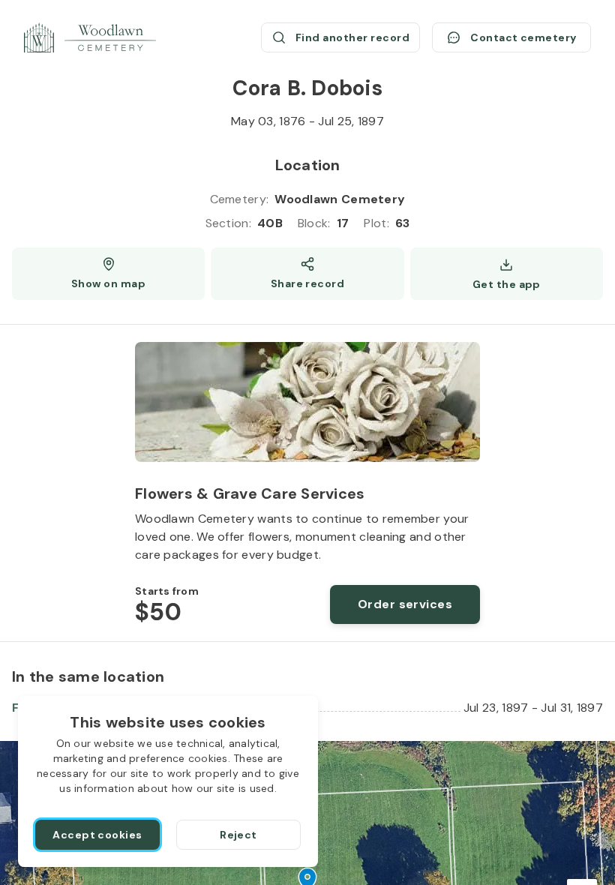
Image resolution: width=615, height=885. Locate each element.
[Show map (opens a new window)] (108, 274)
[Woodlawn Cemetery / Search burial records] (90, 37)
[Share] (307, 274)
